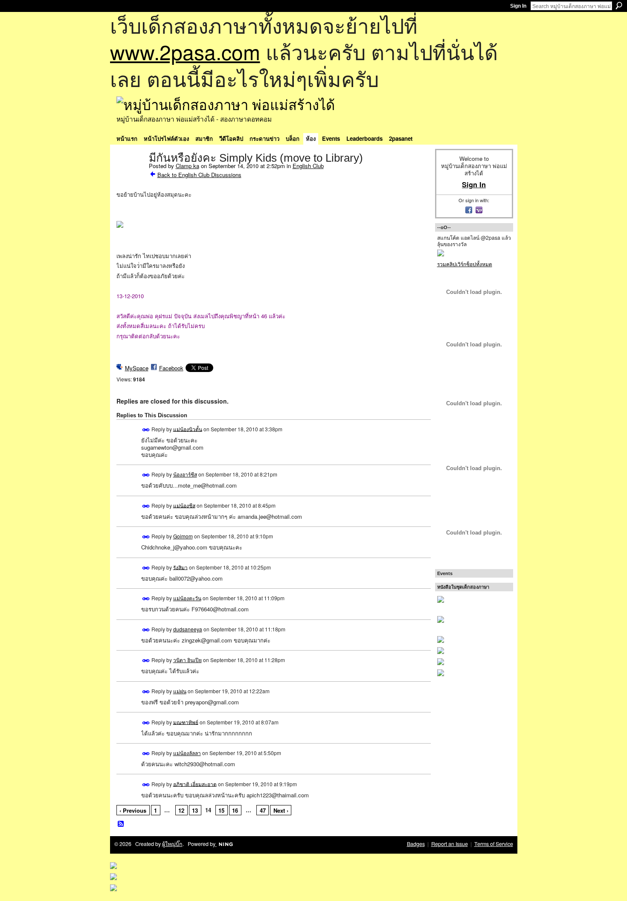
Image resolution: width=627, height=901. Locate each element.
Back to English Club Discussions (199, 175)
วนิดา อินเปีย (187, 659)
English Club (308, 166)
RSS (121, 824)
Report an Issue (449, 844)
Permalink (146, 430)
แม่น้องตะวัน (187, 598)
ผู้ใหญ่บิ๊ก (172, 844)
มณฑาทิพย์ (185, 721)
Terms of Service (493, 844)
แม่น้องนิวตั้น (187, 428)
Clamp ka (187, 166)
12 (181, 810)
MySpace (136, 368)
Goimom (183, 536)
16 (235, 810)
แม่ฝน (179, 691)
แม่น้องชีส (184, 505)
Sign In (518, 6)
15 (221, 810)
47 (263, 810)
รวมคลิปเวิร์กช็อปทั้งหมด (464, 263)
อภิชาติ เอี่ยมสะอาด (195, 783)
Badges (416, 844)
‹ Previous (132, 810)
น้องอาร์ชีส (185, 474)
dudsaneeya (187, 629)
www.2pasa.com (185, 51)
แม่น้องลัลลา (187, 752)
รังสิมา (180, 566)
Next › (280, 810)
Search (618, 5)
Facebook (171, 368)
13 (195, 810)
